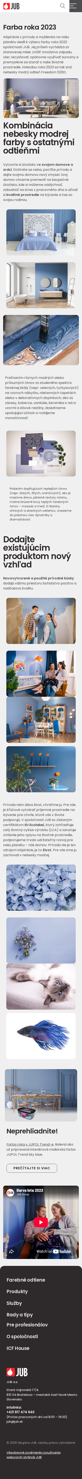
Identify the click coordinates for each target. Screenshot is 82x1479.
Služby (14, 1303)
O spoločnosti (22, 1336)
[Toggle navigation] (75, 6)
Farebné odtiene (26, 1280)
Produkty (17, 1291)
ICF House (18, 1348)
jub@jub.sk (15, 1421)
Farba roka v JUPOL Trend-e (30, 1144)
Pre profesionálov (27, 1325)
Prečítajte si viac (31, 1168)
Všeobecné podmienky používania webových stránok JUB (34, 1455)
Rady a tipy (20, 1315)
